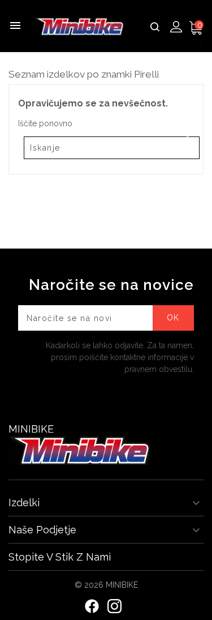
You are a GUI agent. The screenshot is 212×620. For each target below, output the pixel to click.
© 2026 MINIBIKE (106, 584)
